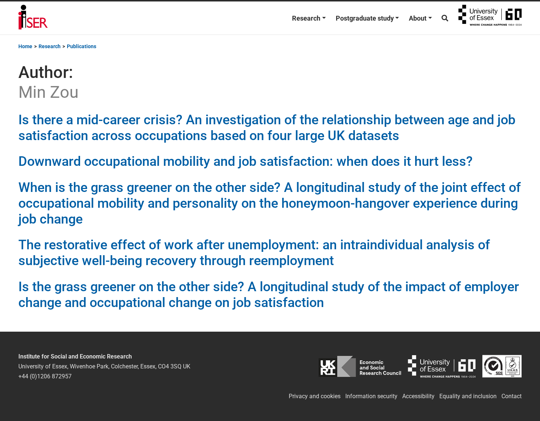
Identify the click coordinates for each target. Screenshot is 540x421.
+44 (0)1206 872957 (45, 376)
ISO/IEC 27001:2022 (502, 366)
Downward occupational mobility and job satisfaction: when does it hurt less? (245, 161)
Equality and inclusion (468, 396)
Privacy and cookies (315, 396)
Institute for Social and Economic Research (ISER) (33, 18)
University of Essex (490, 18)
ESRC (359, 366)
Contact (511, 396)
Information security (371, 396)
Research (306, 18)
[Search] (445, 18)
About (417, 18)
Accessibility (418, 396)
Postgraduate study (365, 18)
